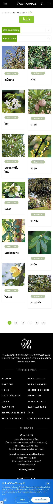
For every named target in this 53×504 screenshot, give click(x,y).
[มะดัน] (39, 242)
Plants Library (12, 418)
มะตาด (8, 209)
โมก (6, 124)
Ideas (5, 401)
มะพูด (34, 168)
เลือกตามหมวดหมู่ (11, 30)
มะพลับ (34, 221)
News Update (36, 401)
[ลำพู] (39, 57)
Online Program (38, 418)
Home (4, 12)
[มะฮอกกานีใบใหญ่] (13, 145)
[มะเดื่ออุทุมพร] (13, 230)
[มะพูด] (39, 146)
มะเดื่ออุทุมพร (11, 253)
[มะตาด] (13, 190)
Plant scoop (36, 378)
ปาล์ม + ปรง (11, 73)
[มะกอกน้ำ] (39, 283)
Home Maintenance (11, 393)
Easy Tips (8, 407)
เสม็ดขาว (9, 80)
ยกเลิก (22, 499)
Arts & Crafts (37, 384)
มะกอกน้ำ (36, 303)
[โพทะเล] (13, 274)
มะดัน (34, 264)
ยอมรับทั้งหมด (40, 499)
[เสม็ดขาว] (13, 57)
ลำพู (33, 79)
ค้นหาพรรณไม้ (9, 38)
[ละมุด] (39, 101)
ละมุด (34, 125)
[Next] (43, 323)
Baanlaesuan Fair (36, 410)
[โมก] (13, 101)
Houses (7, 378)
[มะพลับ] (39, 194)
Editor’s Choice (38, 390)
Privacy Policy (26, 469)
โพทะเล (8, 297)
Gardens (7, 384)
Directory (34, 395)
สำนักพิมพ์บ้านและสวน (13, 412)
